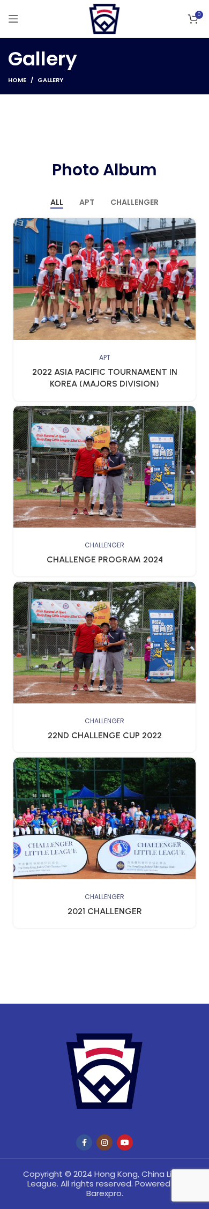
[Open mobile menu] (13, 18)
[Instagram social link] (104, 1142)
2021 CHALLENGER (105, 911)
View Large (188, 226)
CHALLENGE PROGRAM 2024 (105, 559)
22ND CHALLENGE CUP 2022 (105, 735)
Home (17, 80)
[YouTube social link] (125, 1142)
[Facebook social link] (84, 1142)
